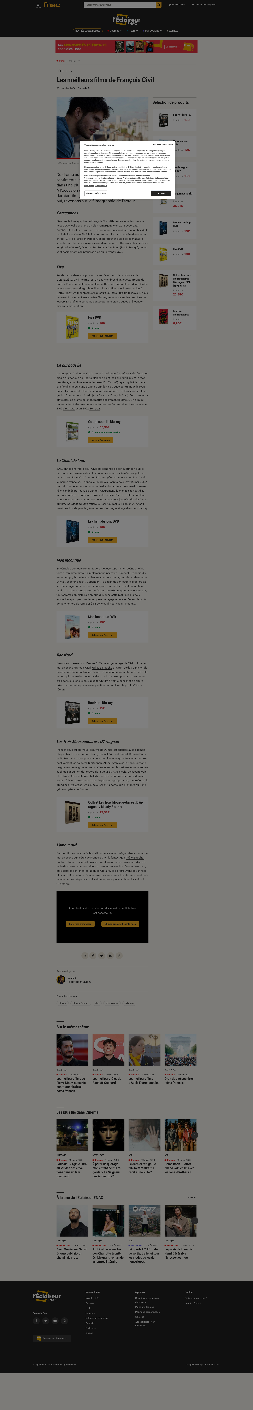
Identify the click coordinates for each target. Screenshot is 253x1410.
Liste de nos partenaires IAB (95, 186)
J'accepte (161, 193)
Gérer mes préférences (96, 193)
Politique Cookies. (160, 172)
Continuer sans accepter (163, 144)
